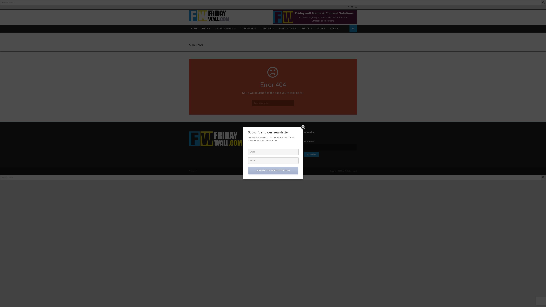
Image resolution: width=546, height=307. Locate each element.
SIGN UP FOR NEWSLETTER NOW (273, 170)
